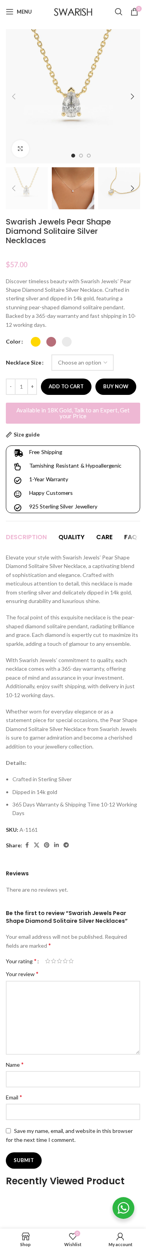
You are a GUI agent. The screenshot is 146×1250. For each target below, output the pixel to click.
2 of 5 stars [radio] (53, 961)
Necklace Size (23, 362)
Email (14, 1097)
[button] (13, 96)
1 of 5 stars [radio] (48, 961)
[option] (73, 156)
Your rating (21, 961)
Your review (22, 973)
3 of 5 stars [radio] (59, 961)
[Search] (119, 11)
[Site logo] (73, 11)
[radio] (35, 342)
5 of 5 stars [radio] (71, 961)
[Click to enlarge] (20, 149)
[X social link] (37, 845)
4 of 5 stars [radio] (65, 961)
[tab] (26, 537)
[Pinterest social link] (47, 845)
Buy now (115, 386)
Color (13, 341)
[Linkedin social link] (56, 845)
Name (15, 1064)
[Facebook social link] (27, 845)
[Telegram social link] (66, 845)
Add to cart (66, 386)
